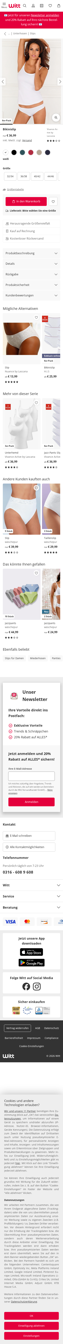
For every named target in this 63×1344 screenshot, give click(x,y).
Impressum (33, 1038)
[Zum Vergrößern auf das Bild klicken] (56, 117)
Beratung (10, 907)
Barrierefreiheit (14, 1038)
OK (31, 1315)
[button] (4, 5)
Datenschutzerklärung (24, 1301)
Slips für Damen (14, 658)
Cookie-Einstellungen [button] (31, 1046)
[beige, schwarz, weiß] (39, 152)
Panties (56, 658)
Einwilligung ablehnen (31, 1325)
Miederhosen (38, 658)
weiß (6, 159)
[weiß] (5, 152)
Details (10, 264)
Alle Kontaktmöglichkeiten (27, 847)
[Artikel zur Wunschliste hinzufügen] (53, 201)
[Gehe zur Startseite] (14, 5)
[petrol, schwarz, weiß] (22, 152)
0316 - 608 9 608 (18, 872)
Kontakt (9, 824)
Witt (6, 885)
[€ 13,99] (22, 338)
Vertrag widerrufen (17, 1028)
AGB (37, 1028)
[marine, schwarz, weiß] (47, 152)
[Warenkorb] (58, 5)
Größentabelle (15, 189)
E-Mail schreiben (19, 837)
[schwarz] (14, 152)
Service (8, 896)
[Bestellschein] (41, 5)
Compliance (51, 1038)
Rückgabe (12, 274)
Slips (33, 33)
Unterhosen (20, 33)
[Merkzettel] (50, 5)
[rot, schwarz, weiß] (31, 152)
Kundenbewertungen (20, 295)
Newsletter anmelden (45, 15)
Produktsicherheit (17, 285)
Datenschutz (51, 1028)
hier (17, 1163)
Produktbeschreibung (20, 253)
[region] (31, 1219)
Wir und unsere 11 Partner (20, 1111)
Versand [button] (27, 140)
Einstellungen (31, 1335)
